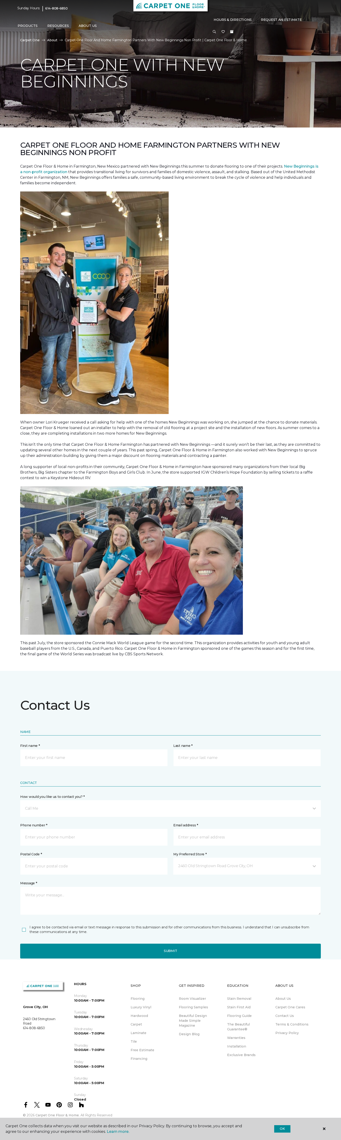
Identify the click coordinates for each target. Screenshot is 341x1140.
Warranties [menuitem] (236, 1038)
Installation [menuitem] (236, 1046)
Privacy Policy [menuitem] (287, 1033)
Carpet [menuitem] (136, 1024)
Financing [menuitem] (139, 1059)
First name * (30, 745)
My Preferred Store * (189, 854)
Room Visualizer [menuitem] (192, 999)
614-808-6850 (56, 8)
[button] (214, 32)
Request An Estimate (281, 20)
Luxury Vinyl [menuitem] (141, 1007)
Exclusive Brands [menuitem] (241, 1055)
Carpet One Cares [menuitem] (290, 1007)
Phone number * (33, 825)
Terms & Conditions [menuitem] (292, 1024)
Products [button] (28, 26)
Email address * (185, 825)
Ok (282, 1129)
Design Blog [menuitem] (189, 1034)
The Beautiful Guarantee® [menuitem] (238, 1026)
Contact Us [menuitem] (284, 1016)
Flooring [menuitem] (138, 999)
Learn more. (118, 1131)
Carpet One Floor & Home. (57, 1115)
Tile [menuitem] (134, 1041)
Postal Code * (31, 854)
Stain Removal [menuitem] (239, 999)
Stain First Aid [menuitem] (239, 1007)
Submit (170, 951)
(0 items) (231, 31)
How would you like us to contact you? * (52, 796)
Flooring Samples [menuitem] (193, 1007)
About (52, 40)
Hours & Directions (233, 20)
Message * (28, 883)
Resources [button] (58, 26)
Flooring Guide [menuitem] (239, 1016)
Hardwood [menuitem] (139, 1016)
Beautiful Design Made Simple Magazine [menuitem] (193, 1021)
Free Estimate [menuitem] (142, 1050)
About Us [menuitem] (283, 999)
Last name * (183, 745)
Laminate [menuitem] (138, 1033)
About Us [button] (88, 26)
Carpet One (30, 40)
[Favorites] (223, 32)
